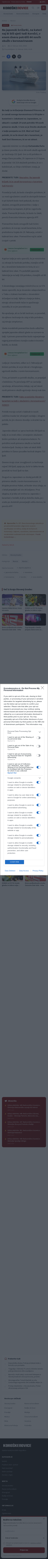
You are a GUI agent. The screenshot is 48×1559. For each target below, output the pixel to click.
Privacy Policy (38, 871)
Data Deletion (10, 871)
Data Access (24, 871)
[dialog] (24, 779)
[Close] (43, 688)
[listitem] (24, 732)
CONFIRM (14, 862)
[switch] (38, 738)
